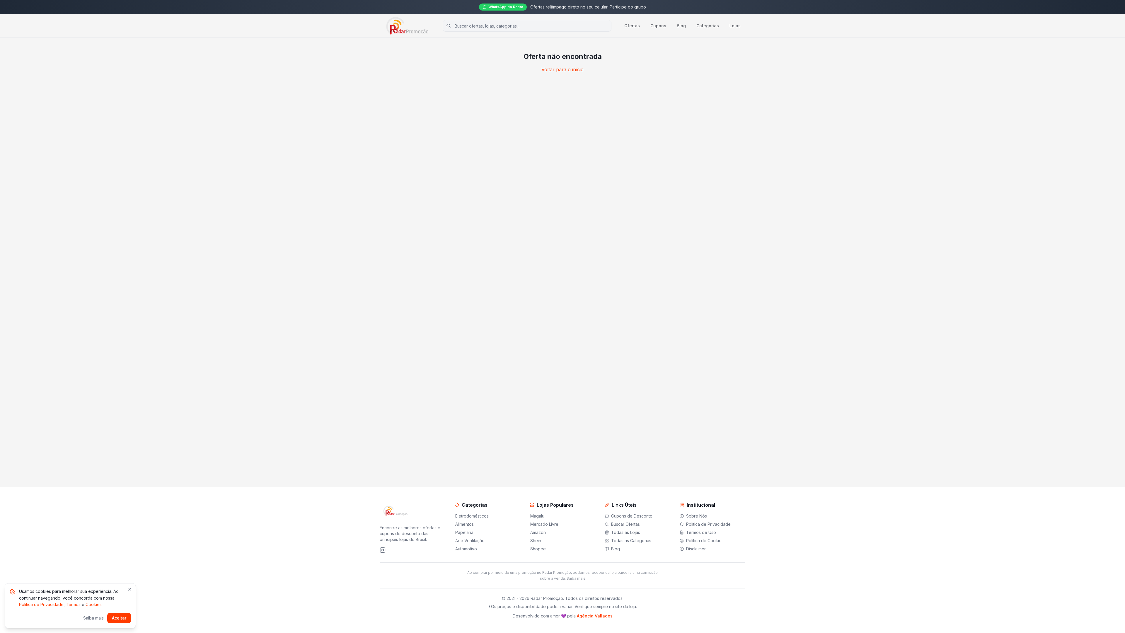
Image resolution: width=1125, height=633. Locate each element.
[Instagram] (383, 550)
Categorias (707, 25)
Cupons (658, 25)
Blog (681, 25)
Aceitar (119, 617)
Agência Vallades (595, 615)
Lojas (735, 25)
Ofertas (632, 25)
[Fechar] (129, 589)
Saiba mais (576, 578)
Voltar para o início (562, 69)
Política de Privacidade (41, 604)
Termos (73, 604)
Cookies (94, 604)
